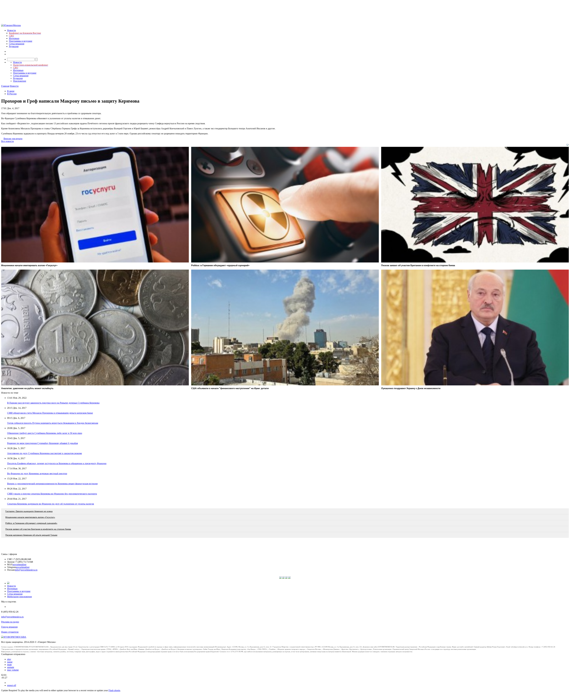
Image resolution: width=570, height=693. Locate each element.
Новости (11, 30)
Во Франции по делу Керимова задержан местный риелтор (37, 473)
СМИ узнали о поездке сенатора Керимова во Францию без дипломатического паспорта (52, 493)
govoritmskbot (19, 564)
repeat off (11, 685)
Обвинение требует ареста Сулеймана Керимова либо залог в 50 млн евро (44, 433)
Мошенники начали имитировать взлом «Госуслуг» (30, 517)
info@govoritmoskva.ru (26, 570)
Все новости (7, 141)
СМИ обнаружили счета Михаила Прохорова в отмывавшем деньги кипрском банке (50, 413)
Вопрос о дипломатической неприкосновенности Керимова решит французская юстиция (52, 483)
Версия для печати (13, 138)
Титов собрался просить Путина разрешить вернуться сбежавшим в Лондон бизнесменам (52, 423)
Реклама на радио (10, 622)
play (9, 659)
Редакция (13, 46)
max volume (13, 670)
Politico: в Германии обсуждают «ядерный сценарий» (31, 523)
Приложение (19, 81)
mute (9, 664)
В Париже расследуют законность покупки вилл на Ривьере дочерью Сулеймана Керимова (53, 403)
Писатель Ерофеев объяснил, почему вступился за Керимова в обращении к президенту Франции (56, 463)
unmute (10, 667)
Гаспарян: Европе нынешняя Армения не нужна (29, 511)
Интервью (14, 38)
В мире (10, 91)
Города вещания (9, 627)
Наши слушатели (10, 632)
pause (9, 662)
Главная (5, 86)
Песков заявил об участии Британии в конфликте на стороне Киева (38, 529)
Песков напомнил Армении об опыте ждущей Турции (31, 535)
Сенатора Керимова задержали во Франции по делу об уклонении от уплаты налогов (50, 504)
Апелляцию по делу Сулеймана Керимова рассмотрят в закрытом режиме (44, 453)
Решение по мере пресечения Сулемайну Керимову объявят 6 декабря (42, 443)
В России (12, 93)
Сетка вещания (16, 43)
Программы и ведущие (20, 41)
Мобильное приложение (19, 596)
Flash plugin (114, 690)
